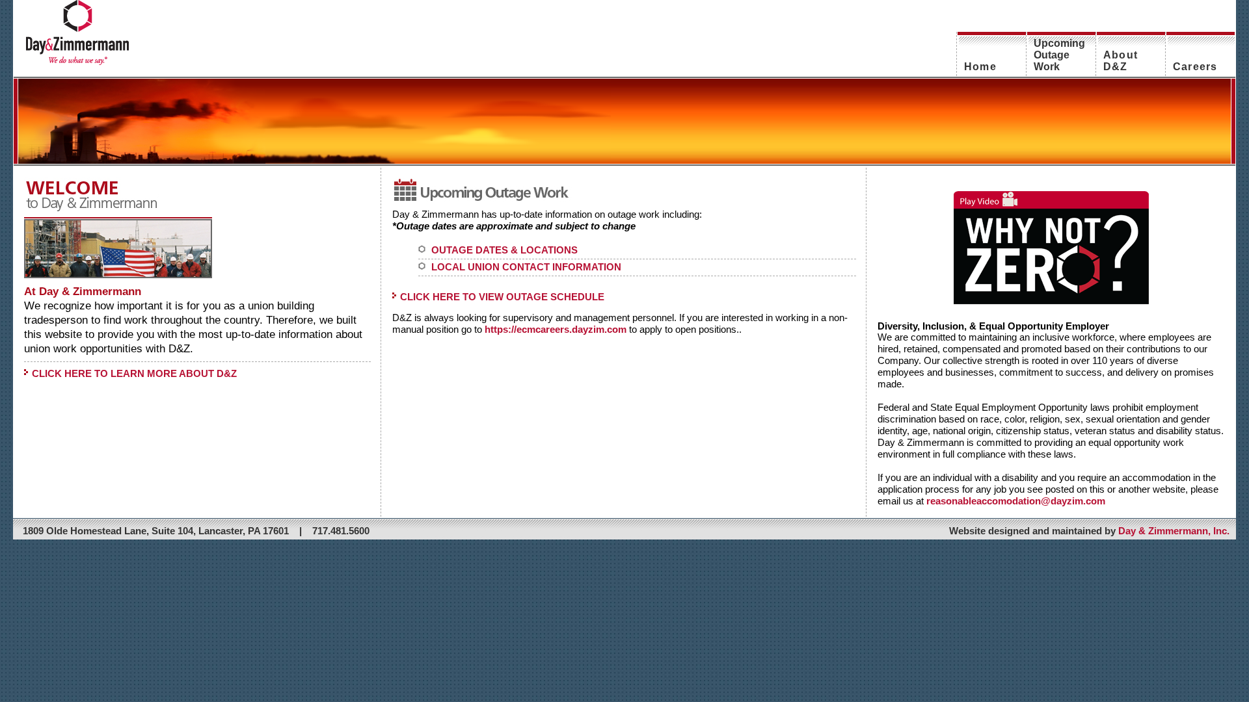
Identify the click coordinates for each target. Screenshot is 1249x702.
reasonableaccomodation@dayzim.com (1015, 500)
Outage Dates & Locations (504, 249)
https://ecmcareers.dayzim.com (555, 329)
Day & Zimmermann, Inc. (1173, 530)
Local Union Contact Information (526, 266)
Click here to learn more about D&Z (134, 373)
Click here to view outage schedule (502, 296)
